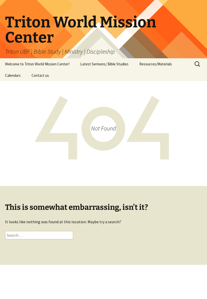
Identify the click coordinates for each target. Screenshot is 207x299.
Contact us (40, 75)
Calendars (13, 75)
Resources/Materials (155, 64)
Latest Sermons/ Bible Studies (104, 64)
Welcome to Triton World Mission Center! (37, 64)
